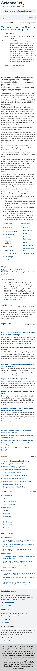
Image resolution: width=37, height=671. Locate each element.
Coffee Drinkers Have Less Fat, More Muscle (17, 481)
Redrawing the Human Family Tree (14, 464)
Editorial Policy (19, 649)
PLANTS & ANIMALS (6, 495)
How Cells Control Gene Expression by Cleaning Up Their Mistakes (17, 365)
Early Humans (7, 522)
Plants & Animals (8, 247)
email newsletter (26, 11)
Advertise (30, 646)
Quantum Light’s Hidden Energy (13, 484)
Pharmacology (9, 235)
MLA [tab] (18, 306)
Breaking (4, 456)
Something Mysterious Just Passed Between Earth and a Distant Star (17, 437)
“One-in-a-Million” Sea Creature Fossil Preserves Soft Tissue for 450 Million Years (18, 541)
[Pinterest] (17, 65)
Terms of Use (30, 649)
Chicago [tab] (31, 306)
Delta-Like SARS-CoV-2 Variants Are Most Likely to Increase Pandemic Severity (17, 409)
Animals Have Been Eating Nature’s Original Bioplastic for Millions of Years (17, 550)
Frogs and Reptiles (9, 504)
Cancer (7, 238)
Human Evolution (8, 525)
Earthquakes (7, 516)
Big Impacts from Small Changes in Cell (14, 379)
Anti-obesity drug (28, 254)
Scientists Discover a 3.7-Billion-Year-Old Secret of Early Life (17, 449)
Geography (6, 513)
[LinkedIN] (20, 65)
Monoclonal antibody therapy (28, 238)
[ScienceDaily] (13, 3)
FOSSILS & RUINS (6, 519)
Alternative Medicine (8, 242)
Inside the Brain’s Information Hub (13, 478)
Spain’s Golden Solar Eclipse (12, 472)
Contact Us (7, 641)
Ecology (5, 510)
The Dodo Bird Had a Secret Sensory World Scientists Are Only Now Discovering (17, 583)
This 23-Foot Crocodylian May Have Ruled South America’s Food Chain (18, 545)
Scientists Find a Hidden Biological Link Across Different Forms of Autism (16, 432)
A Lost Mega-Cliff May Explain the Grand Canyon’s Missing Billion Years (19, 557)
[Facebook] (11, 65)
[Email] (23, 65)
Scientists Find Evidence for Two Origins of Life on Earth (19, 578)
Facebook (7, 619)
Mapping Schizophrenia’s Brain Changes (16, 461)
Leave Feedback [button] (9, 638)
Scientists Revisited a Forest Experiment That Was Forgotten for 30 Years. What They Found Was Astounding (17, 443)
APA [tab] (24, 306)
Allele (25, 242)
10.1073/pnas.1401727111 (12, 299)
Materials (4, 270)
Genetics (8, 260)
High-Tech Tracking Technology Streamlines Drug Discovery (18, 348)
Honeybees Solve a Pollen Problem (14, 487)
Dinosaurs (6, 528)
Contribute (22, 646)
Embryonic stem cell (28, 249)
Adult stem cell (28, 245)
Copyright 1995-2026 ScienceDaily (15, 651)
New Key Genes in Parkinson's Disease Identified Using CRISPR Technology (18, 334)
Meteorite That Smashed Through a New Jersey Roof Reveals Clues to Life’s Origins (18, 562)
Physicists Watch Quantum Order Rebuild (16, 475)
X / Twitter (7, 622)
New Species (9, 250)
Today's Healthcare (11, 231)
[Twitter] (14, 65)
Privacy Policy (7, 649)
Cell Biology (9, 257)
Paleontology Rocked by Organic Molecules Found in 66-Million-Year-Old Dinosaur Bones (19, 574)
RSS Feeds (7, 606)
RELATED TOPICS (7, 223)
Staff (15, 646)
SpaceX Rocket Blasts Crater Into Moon (15, 470)
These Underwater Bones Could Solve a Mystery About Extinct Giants (18, 566)
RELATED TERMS (25, 223)
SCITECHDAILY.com (14, 426)
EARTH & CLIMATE (6, 507)
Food (4, 498)
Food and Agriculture (9, 501)
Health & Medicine (8, 228)
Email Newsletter (9, 603)
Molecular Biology (10, 253)
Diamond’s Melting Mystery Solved (14, 467)
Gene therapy (27, 230)
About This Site (7, 646)
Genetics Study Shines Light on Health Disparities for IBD (18, 392)
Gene (25, 234)
